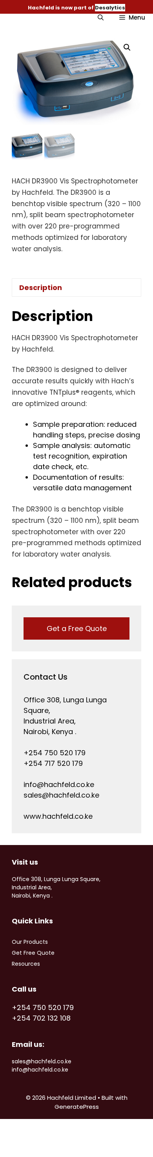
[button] (127, 47)
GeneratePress (77, 1107)
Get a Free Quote (77, 628)
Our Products (30, 942)
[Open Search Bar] (100, 18)
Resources (26, 964)
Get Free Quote (33, 953)
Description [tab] (40, 287)
